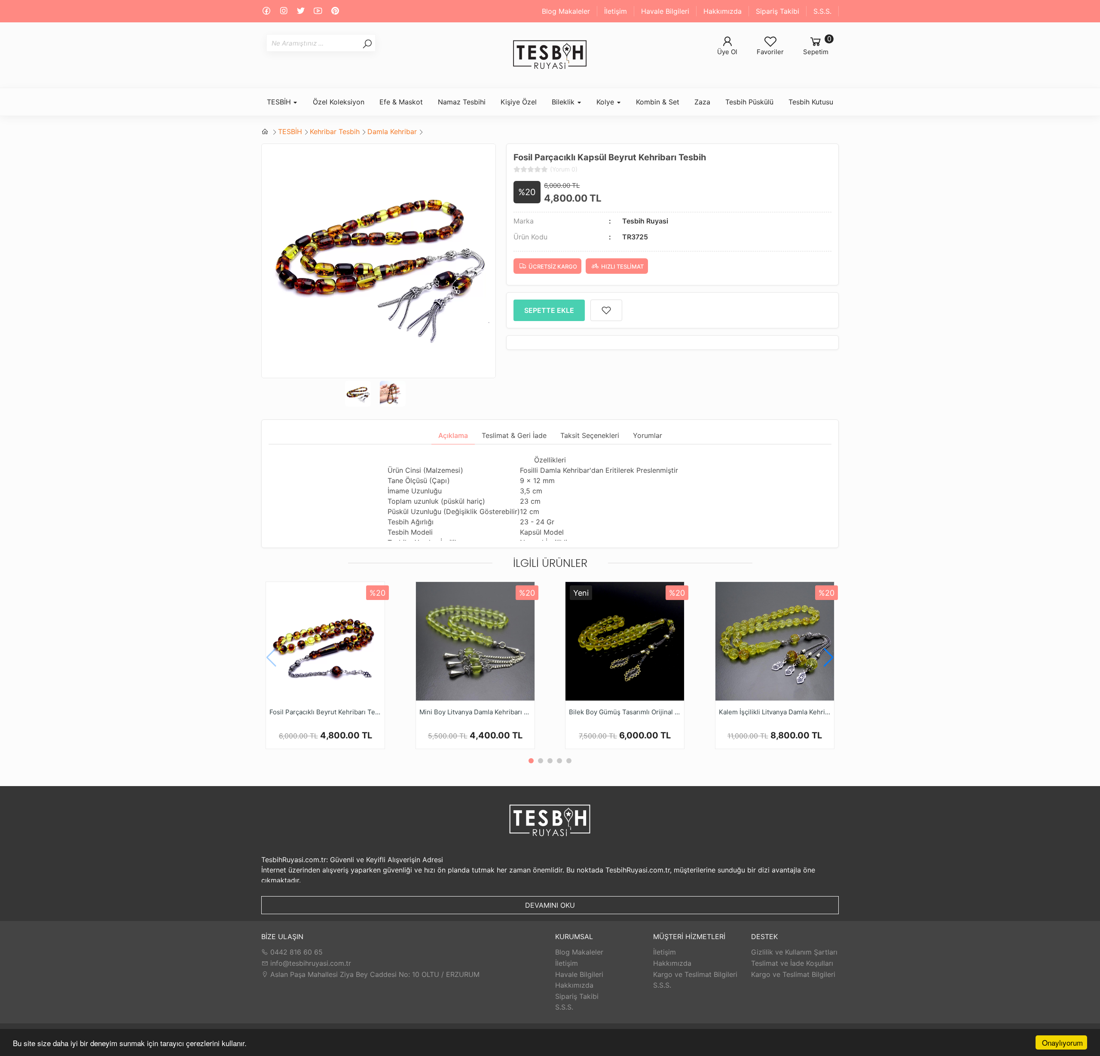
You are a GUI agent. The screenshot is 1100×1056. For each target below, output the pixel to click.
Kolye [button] (606, 102)
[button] (828, 657)
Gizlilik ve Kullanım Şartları (794, 952)
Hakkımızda (722, 11)
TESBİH (290, 131)
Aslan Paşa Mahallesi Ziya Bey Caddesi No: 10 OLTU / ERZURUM (374, 974)
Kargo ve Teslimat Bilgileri (695, 974)
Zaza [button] (702, 102)
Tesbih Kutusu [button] (810, 102)
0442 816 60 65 (295, 952)
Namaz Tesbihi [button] (462, 102)
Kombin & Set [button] (657, 102)
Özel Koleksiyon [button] (338, 102)
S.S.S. (822, 11)
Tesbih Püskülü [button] (749, 102)
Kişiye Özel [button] (519, 102)
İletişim (615, 11)
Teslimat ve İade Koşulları (792, 963)
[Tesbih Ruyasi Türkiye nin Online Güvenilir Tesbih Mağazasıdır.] (550, 55)
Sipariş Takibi (777, 11)
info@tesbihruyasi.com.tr (310, 963)
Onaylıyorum (1062, 1042)
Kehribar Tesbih (335, 131)
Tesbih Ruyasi (645, 221)
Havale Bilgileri (665, 11)
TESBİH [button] (280, 102)
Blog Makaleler (566, 11)
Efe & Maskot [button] (401, 102)
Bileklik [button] (564, 102)
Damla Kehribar (392, 131)
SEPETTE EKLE (549, 310)
